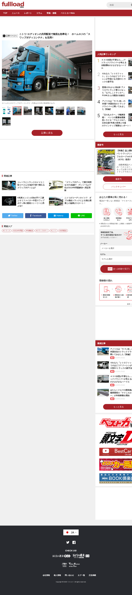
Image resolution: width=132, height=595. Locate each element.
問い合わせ (69, 575)
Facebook (74, 542)
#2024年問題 (18, 231)
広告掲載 (92, 575)
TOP (5, 13)
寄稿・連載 (51, 13)
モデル (103, 254)
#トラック (6, 231)
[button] (4, 71)
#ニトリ (53, 231)
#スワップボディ (42, 231)
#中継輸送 (29, 231)
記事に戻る (47, 132)
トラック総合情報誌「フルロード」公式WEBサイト (12, 5)
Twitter (67, 542)
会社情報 (46, 575)
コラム (39, 13)
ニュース (16, 13)
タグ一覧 (81, 575)
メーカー (103, 243)
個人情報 (57, 575)
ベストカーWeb (68, 13)
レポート (28, 13)
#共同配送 (63, 231)
